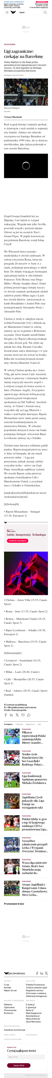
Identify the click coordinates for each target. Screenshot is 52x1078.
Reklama (8, 1004)
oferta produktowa (13, 1039)
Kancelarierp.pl (32, 1016)
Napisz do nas (10, 990)
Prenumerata (10, 1010)
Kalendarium (31, 1035)
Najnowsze (30, 724)
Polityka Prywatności (35, 985)
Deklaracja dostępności (36, 996)
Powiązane (8, 724)
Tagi (39, 724)
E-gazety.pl (31, 1007)
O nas (6, 985)
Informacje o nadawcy (36, 993)
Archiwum (8, 1013)
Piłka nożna (9, 44)
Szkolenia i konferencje (14, 1030)
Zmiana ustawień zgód (36, 987)
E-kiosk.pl (30, 1004)
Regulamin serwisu (34, 990)
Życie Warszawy (33, 1022)
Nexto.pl (29, 1010)
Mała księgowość (34, 1013)
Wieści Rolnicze (33, 1019)
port (22, 12)
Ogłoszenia (9, 1007)
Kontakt (7, 987)
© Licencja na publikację (15, 705)
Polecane (19, 724)
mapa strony (9, 1035)
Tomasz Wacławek (13, 117)
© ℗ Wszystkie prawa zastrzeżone (20, 707)
